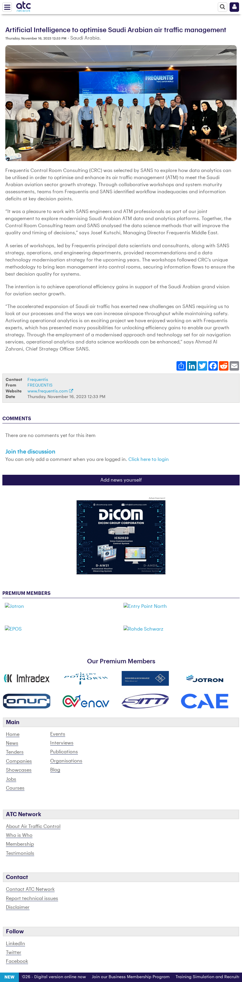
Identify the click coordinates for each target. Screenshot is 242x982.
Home (12, 734)
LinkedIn (15, 943)
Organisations (66, 761)
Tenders (15, 752)
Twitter (13, 952)
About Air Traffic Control (33, 826)
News (12, 743)
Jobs (11, 779)
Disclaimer (18, 907)
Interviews (61, 743)
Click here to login (148, 459)
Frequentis (37, 380)
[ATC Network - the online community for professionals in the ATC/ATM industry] (23, 5)
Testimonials (20, 853)
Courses (15, 788)
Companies (19, 761)
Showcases (19, 770)
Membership (20, 844)
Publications (64, 751)
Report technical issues (32, 898)
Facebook (17, 961)
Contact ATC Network (30, 889)
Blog (55, 769)
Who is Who (19, 835)
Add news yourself (121, 480)
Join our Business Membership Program (118, 977)
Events (57, 734)
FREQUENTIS (40, 385)
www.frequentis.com (48, 391)
